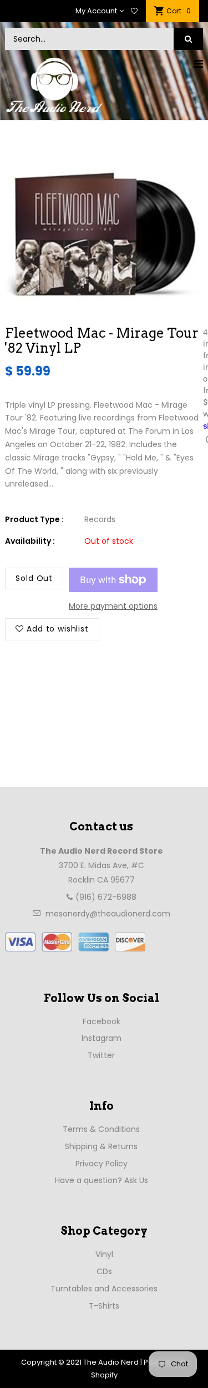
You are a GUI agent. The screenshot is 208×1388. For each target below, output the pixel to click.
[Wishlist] (134, 11)
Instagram (101, 1038)
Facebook (101, 1021)
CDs (104, 1271)
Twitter (101, 1055)
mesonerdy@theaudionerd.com (107, 913)
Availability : (30, 541)
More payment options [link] (113, 606)
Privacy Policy (101, 1163)
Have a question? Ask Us (101, 1180)
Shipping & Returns (101, 1146)
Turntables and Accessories (104, 1288)
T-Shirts (104, 1305)
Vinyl (104, 1254)
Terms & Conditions (101, 1129)
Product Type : (34, 519)
